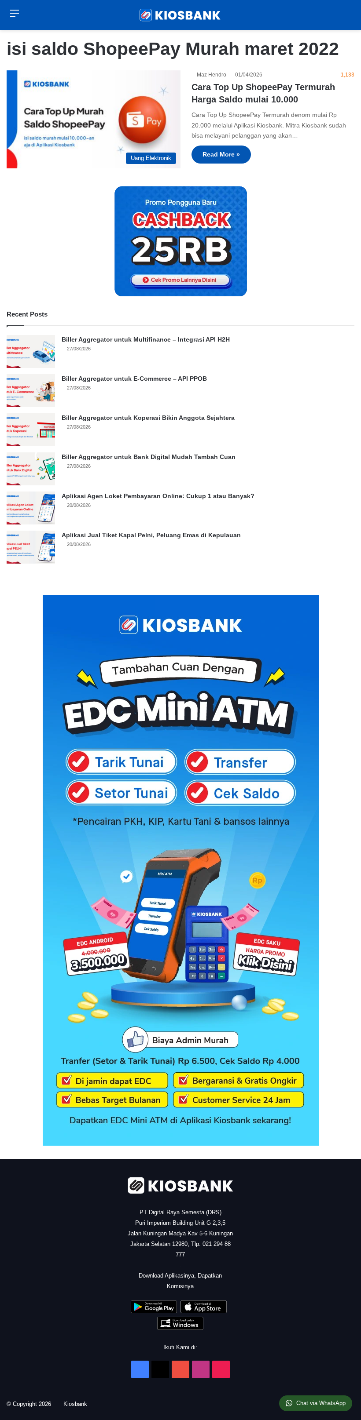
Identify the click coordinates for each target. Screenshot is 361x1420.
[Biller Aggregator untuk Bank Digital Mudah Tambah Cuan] (31, 468)
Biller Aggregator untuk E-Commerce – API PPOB (134, 378)
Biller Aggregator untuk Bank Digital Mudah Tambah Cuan (149, 456)
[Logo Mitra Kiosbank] (180, 15)
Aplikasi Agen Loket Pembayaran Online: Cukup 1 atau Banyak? (158, 495)
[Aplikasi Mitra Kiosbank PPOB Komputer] (180, 1328)
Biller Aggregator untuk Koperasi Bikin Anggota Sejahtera (148, 417)
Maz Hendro (213, 75)
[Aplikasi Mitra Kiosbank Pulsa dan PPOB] (154, 1311)
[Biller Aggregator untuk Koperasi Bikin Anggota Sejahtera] (31, 429)
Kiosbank (78, 1404)
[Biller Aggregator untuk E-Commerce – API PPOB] (31, 390)
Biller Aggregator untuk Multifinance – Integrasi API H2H (146, 339)
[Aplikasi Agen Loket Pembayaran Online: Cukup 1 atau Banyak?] (31, 508)
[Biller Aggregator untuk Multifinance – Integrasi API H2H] (31, 351)
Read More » (221, 154)
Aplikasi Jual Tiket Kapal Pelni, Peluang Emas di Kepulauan (151, 535)
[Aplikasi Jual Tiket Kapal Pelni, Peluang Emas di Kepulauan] (31, 547)
